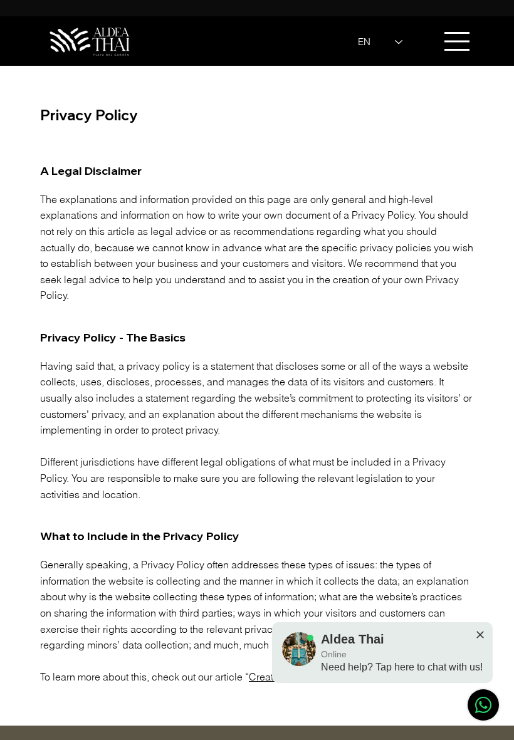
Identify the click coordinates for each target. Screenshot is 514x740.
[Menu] (457, 41)
